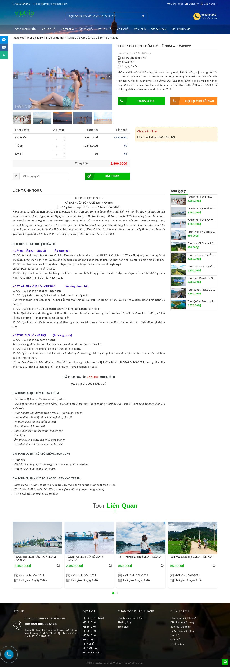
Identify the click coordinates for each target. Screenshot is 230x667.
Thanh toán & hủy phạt (183, 618)
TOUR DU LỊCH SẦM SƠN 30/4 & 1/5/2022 (35, 558)
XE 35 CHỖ (67, 29)
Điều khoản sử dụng (182, 622)
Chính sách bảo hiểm (130, 618)
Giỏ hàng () (210, 3)
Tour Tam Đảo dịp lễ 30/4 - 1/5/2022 (208, 278)
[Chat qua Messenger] (4, 47)
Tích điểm (123, 626)
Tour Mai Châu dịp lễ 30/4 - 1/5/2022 (209, 243)
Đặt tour (112, 176)
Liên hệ (174, 635)
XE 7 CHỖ (123, 29)
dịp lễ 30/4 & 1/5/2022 (41, 234)
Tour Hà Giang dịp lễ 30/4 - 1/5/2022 (209, 255)
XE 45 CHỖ (48, 29)
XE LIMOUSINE (181, 29)
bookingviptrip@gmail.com (51, 3)
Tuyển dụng (177, 643)
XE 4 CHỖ (140, 29)
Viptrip (139, 662)
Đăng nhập (176, 3)
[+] (64, 137)
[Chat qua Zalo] (4, 40)
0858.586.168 (146, 101)
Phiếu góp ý (125, 622)
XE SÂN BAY (158, 29)
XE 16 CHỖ (104, 29)
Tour (115, 505)
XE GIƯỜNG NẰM (25, 29)
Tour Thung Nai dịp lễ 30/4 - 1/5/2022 (140, 556)
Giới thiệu (175, 639)
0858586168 (22, 3)
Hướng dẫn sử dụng (182, 631)
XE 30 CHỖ (86, 29)
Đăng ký (193, 3)
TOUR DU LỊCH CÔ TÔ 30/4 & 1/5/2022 (85, 558)
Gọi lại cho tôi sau (199, 101)
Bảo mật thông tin (180, 626)
